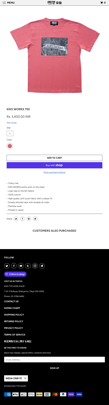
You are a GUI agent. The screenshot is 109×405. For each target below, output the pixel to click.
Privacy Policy (13, 328)
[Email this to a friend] (34, 219)
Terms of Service (14, 334)
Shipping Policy (14, 314)
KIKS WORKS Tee (18, 109)
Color (9, 139)
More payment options (54, 172)
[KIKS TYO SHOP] (54, 3)
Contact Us (11, 301)
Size (9, 127)
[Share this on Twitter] (15, 219)
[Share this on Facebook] (22, 219)
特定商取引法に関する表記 (17, 341)
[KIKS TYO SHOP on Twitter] (7, 265)
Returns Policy (13, 321)
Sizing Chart (12, 308)
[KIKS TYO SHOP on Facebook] (14, 265)
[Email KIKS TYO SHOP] (42, 265)
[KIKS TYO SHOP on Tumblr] (28, 265)
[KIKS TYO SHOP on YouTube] (21, 265)
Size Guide (12, 123)
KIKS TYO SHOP (18, 386)
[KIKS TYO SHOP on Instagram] (35, 265)
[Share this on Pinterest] (28, 219)
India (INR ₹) (14, 378)
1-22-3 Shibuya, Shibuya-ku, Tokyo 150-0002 (24, 291)
